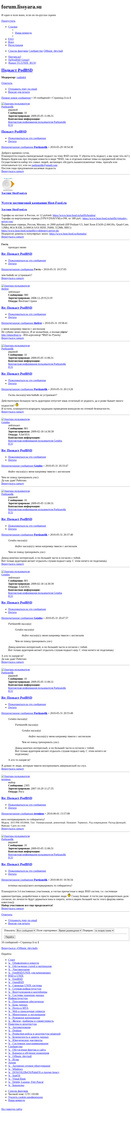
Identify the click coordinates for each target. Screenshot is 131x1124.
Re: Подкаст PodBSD (16, 254)
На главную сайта (11, 1109)
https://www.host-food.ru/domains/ (68, 233)
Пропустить (8, 20)
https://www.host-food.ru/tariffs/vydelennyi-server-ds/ (30, 230)
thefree (5, 288)
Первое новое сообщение (16, 97)
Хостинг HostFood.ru (14, 193)
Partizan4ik (7, 106)
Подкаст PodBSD (17, 70)
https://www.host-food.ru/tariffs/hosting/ (74, 215)
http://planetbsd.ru (11, 335)
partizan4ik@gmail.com (44, 165)
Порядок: (88, 930)
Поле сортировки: (47, 930)
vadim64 (21, 77)
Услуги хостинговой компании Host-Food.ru (34, 203)
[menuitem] (23, 32)
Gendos (5, 422)
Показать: (10, 930)
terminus (6, 779)
